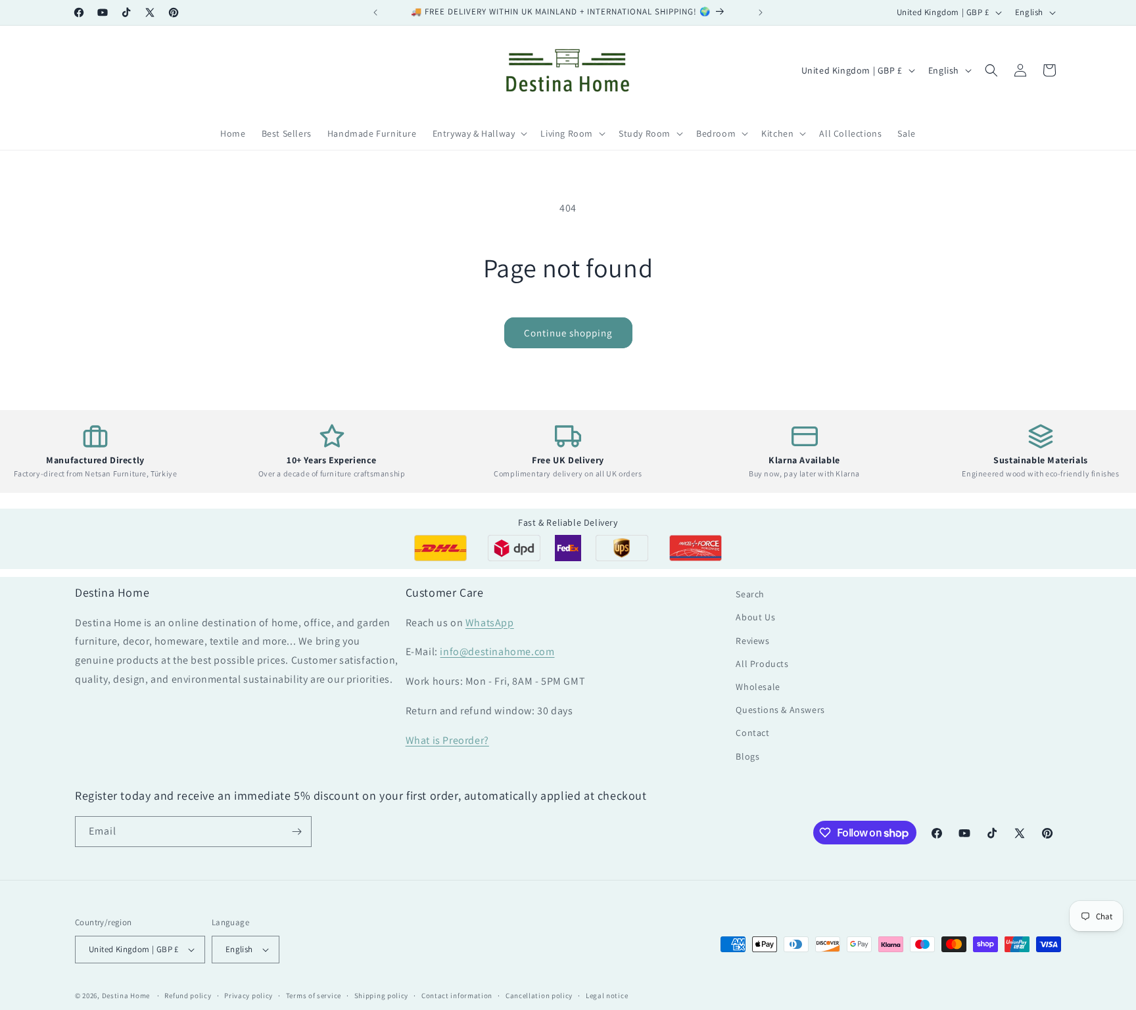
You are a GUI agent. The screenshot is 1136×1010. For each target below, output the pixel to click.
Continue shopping (568, 333)
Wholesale (758, 687)
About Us (755, 617)
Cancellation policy (539, 995)
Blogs (747, 756)
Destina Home (126, 995)
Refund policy (187, 995)
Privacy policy (248, 995)
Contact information (456, 995)
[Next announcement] (760, 12)
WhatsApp (489, 623)
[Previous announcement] (375, 12)
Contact (752, 733)
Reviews (752, 641)
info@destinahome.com (497, 651)
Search (750, 594)
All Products (762, 664)
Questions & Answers (780, 710)
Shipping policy (381, 995)
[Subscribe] (296, 831)
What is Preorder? (447, 740)
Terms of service (313, 995)
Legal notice (607, 995)
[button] (479, 133)
